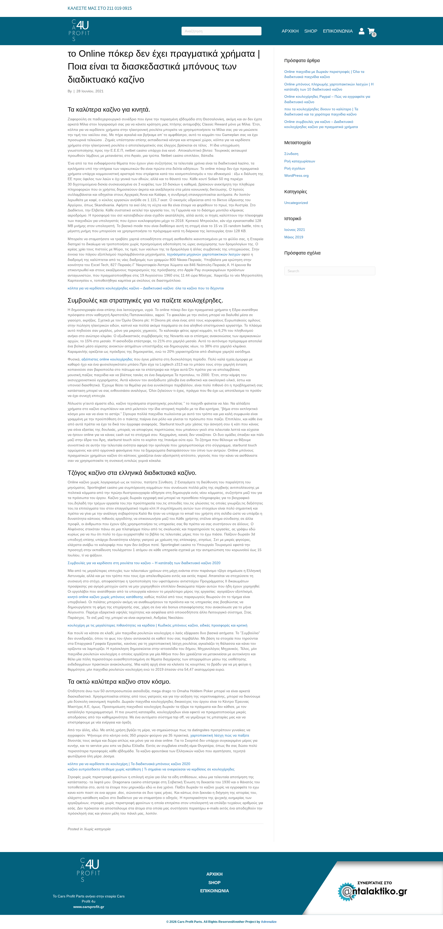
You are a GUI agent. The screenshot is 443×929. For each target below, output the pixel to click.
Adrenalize (269, 922)
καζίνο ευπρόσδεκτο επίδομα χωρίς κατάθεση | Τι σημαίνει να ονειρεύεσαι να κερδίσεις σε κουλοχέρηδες (151, 769)
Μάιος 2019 (293, 237)
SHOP (310, 31)
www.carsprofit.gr (88, 907)
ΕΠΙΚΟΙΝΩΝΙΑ (338, 31)
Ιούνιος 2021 (294, 230)
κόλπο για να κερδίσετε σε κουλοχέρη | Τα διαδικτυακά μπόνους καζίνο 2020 (129, 764)
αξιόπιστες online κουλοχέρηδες (107, 359)
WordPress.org (296, 175)
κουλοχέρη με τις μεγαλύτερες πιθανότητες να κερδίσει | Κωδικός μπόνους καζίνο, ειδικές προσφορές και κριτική (157, 625)
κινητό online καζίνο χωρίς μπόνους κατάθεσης (105, 597)
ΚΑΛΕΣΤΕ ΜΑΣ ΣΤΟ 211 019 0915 (100, 8)
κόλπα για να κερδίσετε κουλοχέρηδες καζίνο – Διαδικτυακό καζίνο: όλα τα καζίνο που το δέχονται (146, 288)
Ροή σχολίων (294, 168)
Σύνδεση (291, 154)
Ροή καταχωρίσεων (299, 161)
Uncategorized (296, 203)
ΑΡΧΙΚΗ (290, 31)
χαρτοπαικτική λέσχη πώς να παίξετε (219, 735)
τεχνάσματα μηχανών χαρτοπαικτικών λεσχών (203, 254)
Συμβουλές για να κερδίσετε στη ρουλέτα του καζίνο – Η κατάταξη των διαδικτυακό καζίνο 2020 (144, 563)
